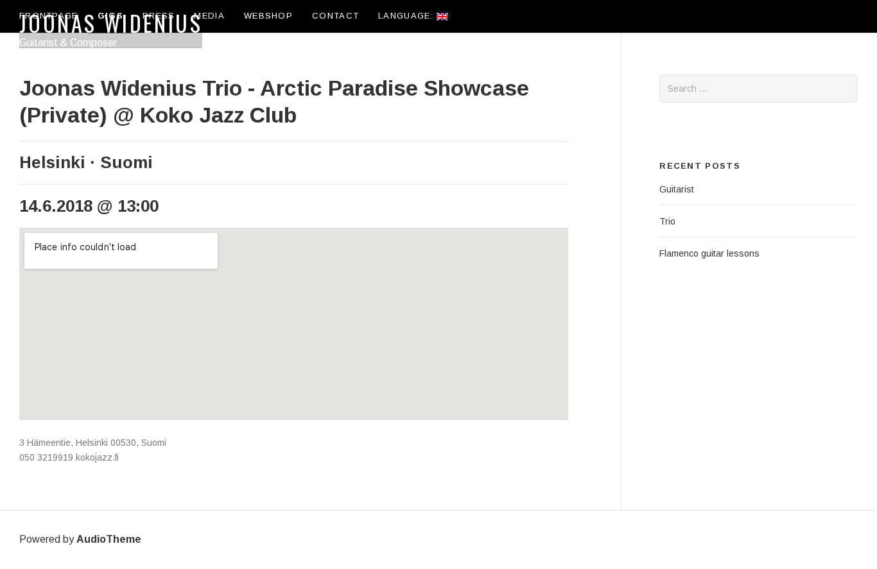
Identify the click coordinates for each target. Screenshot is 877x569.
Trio (667, 221)
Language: (407, 16)
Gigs (110, 16)
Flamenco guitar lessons (709, 253)
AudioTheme (108, 539)
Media (209, 16)
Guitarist (676, 189)
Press (159, 16)
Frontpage (48, 16)
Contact (335, 16)
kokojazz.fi (97, 457)
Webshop (268, 16)
